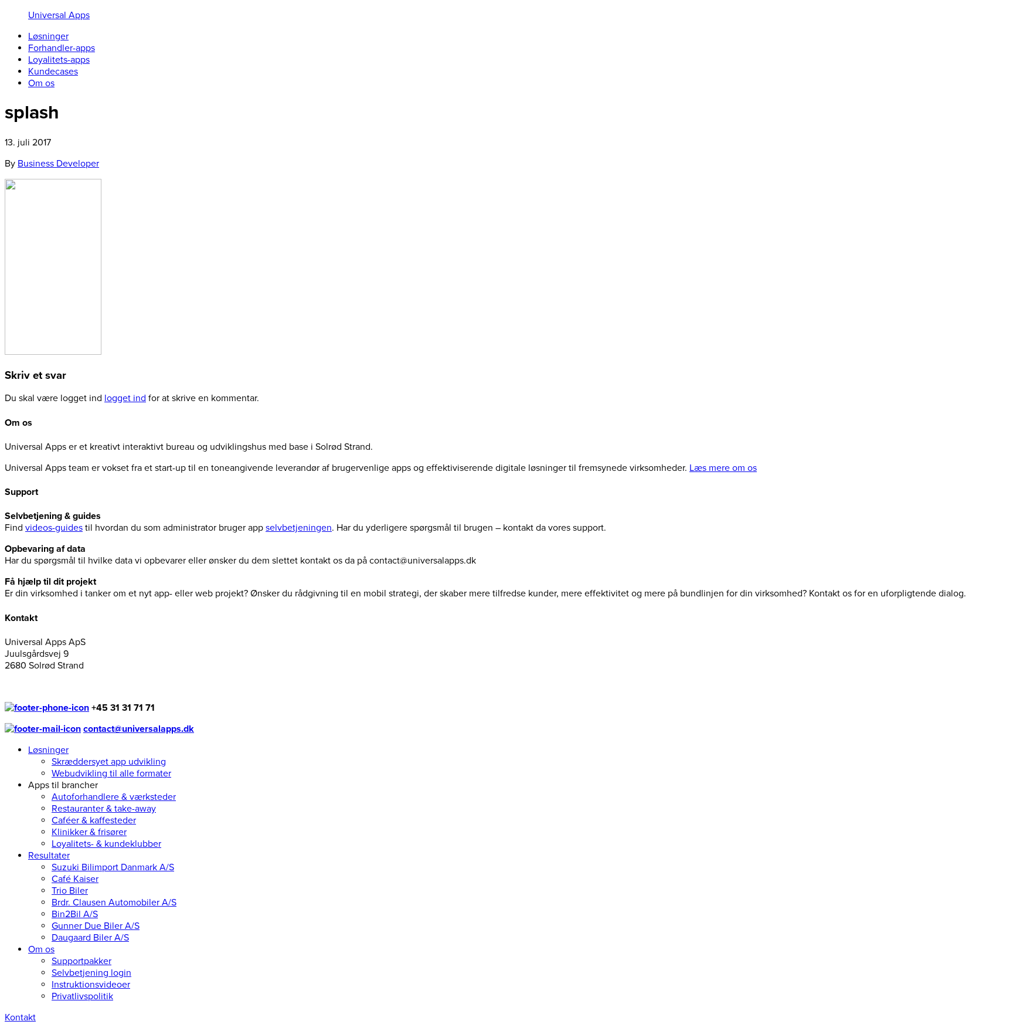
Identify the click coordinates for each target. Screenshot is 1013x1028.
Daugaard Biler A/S (90, 938)
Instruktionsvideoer (91, 984)
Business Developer (58, 163)
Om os (41, 83)
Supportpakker (81, 961)
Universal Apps (59, 15)
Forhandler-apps (61, 48)
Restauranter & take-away (104, 809)
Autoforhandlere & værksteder (114, 797)
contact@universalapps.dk (138, 729)
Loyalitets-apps (59, 60)
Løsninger (48, 36)
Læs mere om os (723, 468)
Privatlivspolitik (82, 996)
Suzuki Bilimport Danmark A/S (113, 867)
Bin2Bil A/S (75, 914)
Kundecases (53, 71)
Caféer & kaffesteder (94, 820)
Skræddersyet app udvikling (109, 762)
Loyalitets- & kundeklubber (106, 844)
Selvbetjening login (91, 973)
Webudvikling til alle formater (111, 773)
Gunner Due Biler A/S (96, 926)
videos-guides (54, 528)
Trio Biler (70, 891)
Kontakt (20, 1017)
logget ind (125, 398)
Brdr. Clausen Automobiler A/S (114, 902)
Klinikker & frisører (89, 832)
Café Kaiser (75, 879)
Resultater (49, 855)
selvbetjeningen (299, 528)
